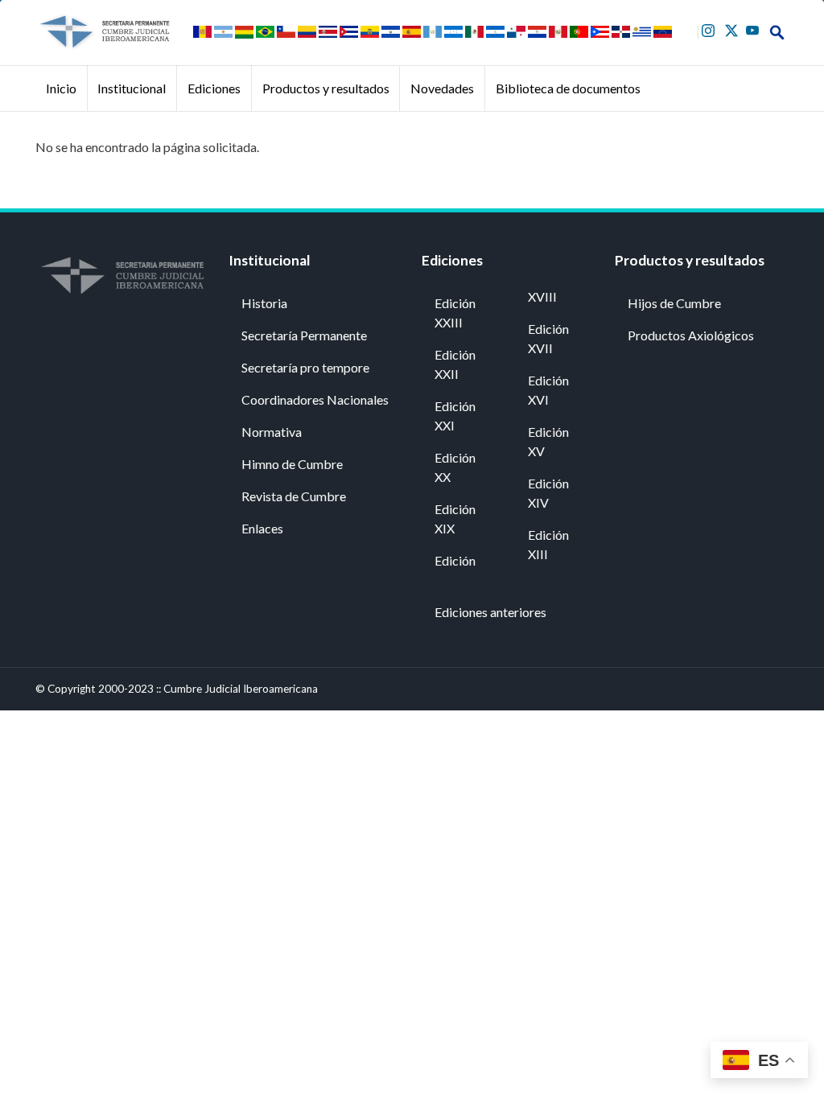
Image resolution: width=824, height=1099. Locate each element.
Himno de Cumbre (292, 463)
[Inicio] (104, 31)
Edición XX (455, 467)
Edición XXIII (455, 312)
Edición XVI (548, 390)
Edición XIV (548, 492)
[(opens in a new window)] (710, 28)
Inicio (61, 88)
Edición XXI (455, 415)
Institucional (131, 88)
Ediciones (214, 88)
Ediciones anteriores (490, 611)
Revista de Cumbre (293, 496)
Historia (264, 303)
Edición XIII (548, 544)
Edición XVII (548, 338)
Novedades (442, 88)
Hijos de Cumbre (674, 303)
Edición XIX (455, 518)
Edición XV (548, 441)
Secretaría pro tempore (305, 367)
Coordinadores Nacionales (315, 399)
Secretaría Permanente (304, 335)
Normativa (271, 431)
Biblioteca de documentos (568, 88)
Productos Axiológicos (691, 335)
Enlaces (262, 528)
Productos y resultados (325, 88)
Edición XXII (455, 364)
